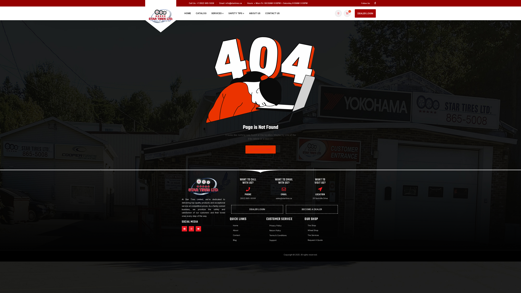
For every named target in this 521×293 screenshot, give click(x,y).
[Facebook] (184, 228)
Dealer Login (365, 13)
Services (216, 13)
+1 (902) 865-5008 (205, 3)
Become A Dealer (312, 209)
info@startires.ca (233, 3)
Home (187, 13)
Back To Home (262, 149)
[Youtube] (198, 228)
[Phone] (248, 189)
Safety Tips (235, 13)
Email (284, 195)
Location (320, 195)
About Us (254, 13)
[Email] (284, 189)
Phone (248, 195)
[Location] (320, 189)
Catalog (201, 13)
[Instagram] (191, 228)
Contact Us (272, 13)
